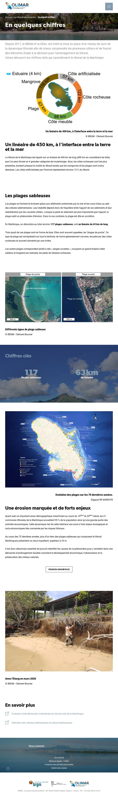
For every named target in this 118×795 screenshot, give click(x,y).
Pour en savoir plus (59, 569)
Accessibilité (59, 758)
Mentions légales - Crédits (59, 761)
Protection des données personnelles (59, 764)
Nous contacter (36, 746)
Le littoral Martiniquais (25, 17)
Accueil (8, 17)
